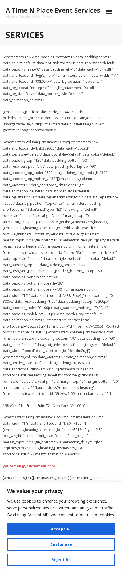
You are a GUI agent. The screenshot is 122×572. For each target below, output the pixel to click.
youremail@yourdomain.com (29, 466)
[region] (61, 527)
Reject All (61, 559)
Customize (61, 544)
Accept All (61, 529)
